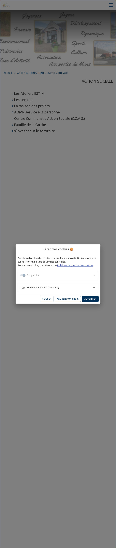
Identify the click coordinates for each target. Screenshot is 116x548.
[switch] (21, 287)
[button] (58, 275)
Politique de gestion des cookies (75, 265)
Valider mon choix (68, 299)
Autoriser (90, 299)
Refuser (46, 299)
